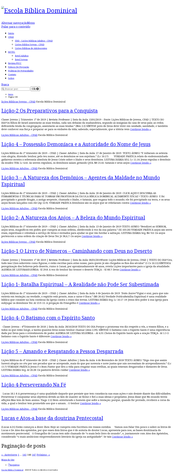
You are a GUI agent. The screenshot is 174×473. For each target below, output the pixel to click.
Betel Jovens (21, 59)
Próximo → (43, 454)
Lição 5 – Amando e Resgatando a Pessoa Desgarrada (62, 351)
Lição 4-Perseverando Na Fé (33, 384)
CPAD (11, 37)
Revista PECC (14, 63)
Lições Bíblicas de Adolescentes (31, 48)
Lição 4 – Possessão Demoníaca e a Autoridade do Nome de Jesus (76, 144)
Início (11, 33)
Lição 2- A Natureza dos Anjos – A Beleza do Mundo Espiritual (73, 217)
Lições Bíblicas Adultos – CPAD (19, 135)
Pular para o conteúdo (15, 26)
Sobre (11, 78)
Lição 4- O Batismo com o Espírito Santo (48, 317)
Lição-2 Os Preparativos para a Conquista (49, 110)
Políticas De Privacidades (20, 70)
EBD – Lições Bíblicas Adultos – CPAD (34, 40)
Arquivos (15, 465)
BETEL (11, 52)
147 (34, 454)
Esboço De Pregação (18, 67)
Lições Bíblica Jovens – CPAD (29, 44)
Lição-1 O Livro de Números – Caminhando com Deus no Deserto (76, 250)
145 (24, 454)
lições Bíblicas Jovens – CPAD (18, 101)
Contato (12, 74)
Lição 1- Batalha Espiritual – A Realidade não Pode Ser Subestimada (80, 284)
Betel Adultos (22, 55)
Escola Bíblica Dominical (12, 470)
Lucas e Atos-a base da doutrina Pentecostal (52, 418)
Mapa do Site (7, 459)
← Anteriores (9, 454)
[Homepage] (39, 10)
